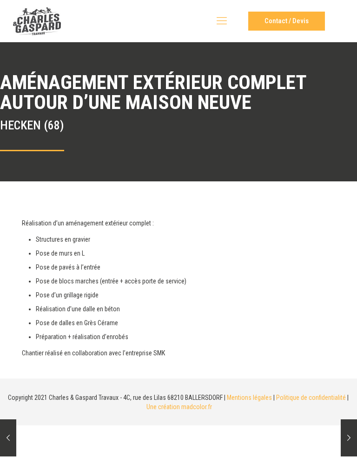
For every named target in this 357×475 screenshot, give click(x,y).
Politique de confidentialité (311, 397)
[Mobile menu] (222, 21)
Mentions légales (249, 397)
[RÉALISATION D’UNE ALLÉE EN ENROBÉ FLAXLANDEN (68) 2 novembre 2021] (349, 437)
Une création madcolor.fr (179, 407)
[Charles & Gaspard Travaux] (37, 21)
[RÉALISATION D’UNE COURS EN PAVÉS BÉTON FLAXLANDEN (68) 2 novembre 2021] (8, 437)
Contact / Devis (286, 21)
